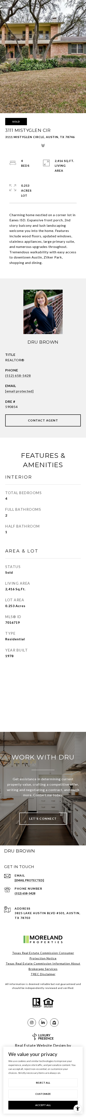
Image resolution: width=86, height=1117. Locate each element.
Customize (43, 1093)
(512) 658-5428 (18, 375)
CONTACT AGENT (43, 420)
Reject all (43, 1082)
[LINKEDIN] (43, 1022)
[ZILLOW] (54, 1022)
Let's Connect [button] (43, 818)
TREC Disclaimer (43, 974)
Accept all (43, 1105)
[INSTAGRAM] (32, 1022)
